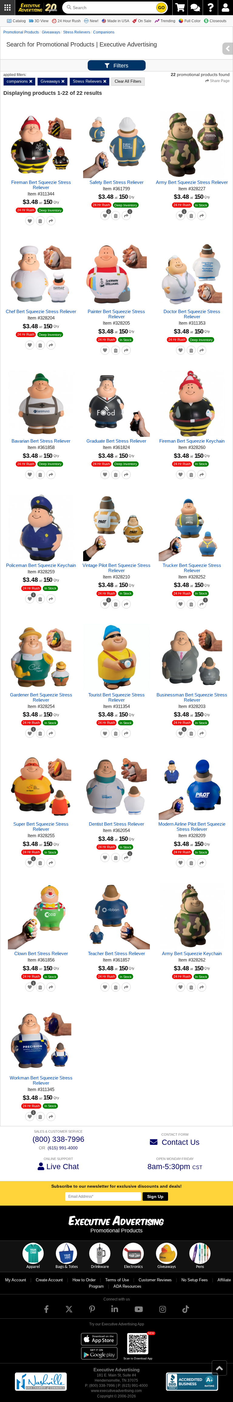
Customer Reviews (155, 1280)
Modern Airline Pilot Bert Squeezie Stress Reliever (191, 826)
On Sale (144, 21)
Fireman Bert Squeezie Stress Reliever (41, 185)
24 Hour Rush (69, 21)
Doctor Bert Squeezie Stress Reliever (192, 314)
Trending (167, 21)
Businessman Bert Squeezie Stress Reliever (192, 697)
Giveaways (51, 32)
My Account (15, 1280)
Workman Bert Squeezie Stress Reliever (41, 1080)
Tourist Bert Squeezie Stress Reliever (116, 697)
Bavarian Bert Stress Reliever (41, 441)
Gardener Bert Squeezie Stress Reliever (41, 697)
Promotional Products (21, 32)
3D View (42, 21)
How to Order (84, 1280)
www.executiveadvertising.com (116, 1391)
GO (161, 7)
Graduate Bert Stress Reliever (116, 441)
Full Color (192, 21)
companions (103, 32)
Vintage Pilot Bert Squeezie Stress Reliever (116, 568)
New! (94, 21)
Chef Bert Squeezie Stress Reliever (41, 311)
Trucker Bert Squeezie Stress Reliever (192, 568)
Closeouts (218, 21)
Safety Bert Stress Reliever (116, 182)
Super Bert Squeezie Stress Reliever (41, 826)
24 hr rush (25, 210)
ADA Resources (127, 1286)
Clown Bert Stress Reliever (41, 953)
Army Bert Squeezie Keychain (192, 953)
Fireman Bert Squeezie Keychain (192, 441)
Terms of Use (117, 1280)
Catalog (19, 21)
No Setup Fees (194, 1280)
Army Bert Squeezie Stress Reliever (192, 182)
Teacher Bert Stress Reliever (116, 953)
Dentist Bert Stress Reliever (116, 824)
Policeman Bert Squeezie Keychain (41, 565)
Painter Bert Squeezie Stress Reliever (116, 314)
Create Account (49, 1280)
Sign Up (155, 1196)
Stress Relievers (76, 32)
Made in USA (118, 21)
